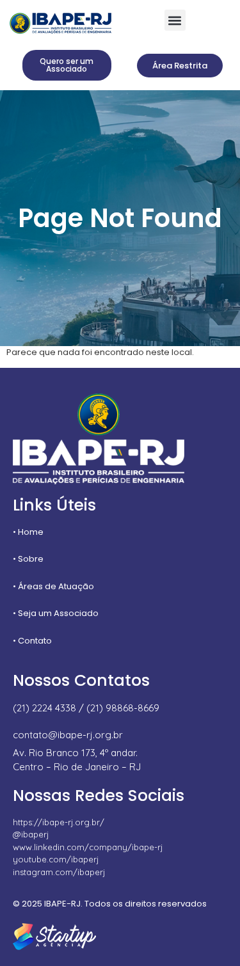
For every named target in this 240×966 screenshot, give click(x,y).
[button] (175, 20)
